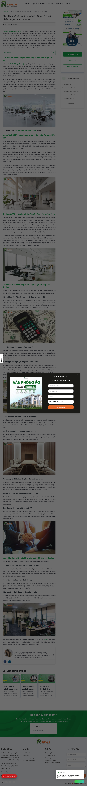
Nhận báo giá (61, 407)
